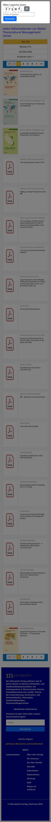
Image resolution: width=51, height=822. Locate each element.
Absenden (10, 18)
